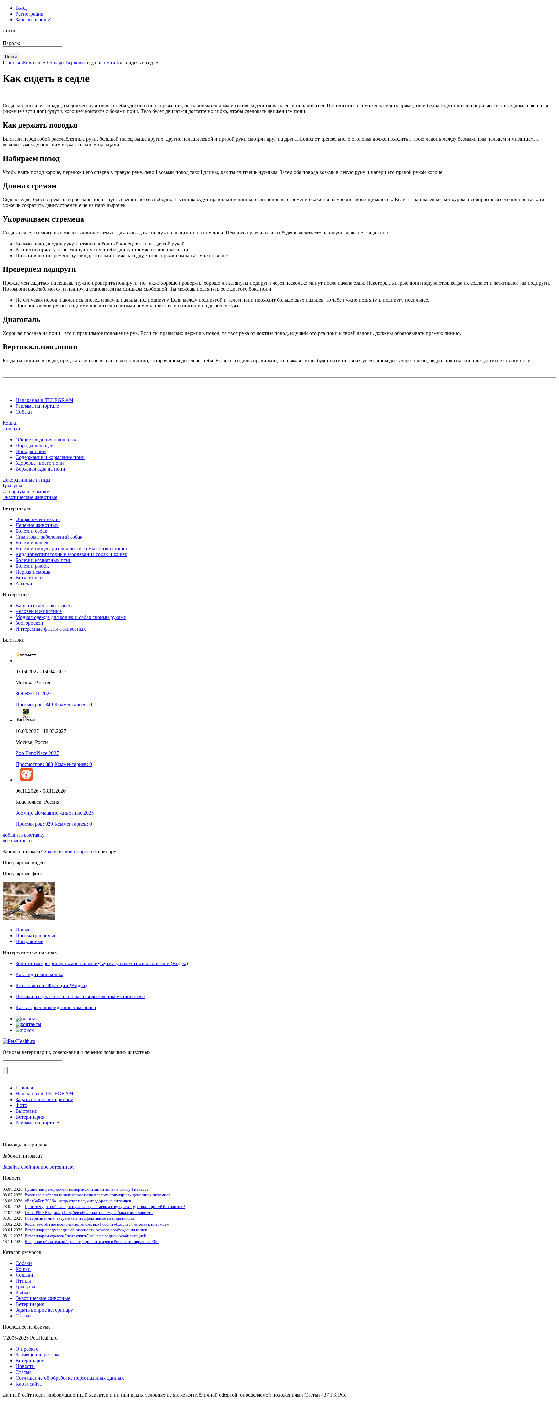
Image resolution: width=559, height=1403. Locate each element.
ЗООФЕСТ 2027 (34, 693)
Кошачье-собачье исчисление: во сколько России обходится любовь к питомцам (97, 1224)
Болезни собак (31, 531)
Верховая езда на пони (90, 62)
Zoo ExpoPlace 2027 (37, 753)
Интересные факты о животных (51, 629)
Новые (23, 929)
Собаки (24, 412)
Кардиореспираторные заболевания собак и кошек (71, 554)
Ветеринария (30, 1117)
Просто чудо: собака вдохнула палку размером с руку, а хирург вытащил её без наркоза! (105, 1206)
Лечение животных (37, 525)
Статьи (23, 1315)
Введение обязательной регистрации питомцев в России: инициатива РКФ (92, 1241)
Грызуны (12, 485)
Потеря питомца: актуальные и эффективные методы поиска (80, 1218)
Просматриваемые (36, 935)
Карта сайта (29, 1383)
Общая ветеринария (38, 519)
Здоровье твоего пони (40, 463)
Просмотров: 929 (34, 824)
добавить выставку (24, 835)
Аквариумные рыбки (26, 491)
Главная (11, 62)
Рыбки (23, 1292)
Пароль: (11, 43)
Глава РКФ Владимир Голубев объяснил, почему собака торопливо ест (89, 1212)
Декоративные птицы (26, 480)
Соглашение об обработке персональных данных (70, 1378)
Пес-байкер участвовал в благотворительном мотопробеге (80, 996)
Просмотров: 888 (34, 764)
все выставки (17, 840)
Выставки (27, 1111)
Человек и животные (39, 611)
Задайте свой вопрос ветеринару (39, 1166)
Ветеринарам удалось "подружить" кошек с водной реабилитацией (85, 1235)
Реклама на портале (37, 406)
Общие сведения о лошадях (46, 439)
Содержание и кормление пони (50, 457)
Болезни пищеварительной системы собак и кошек (72, 548)
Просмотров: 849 (34, 704)
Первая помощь (33, 572)
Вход (21, 8)
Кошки (10, 423)
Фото (21, 1105)
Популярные (29, 941)
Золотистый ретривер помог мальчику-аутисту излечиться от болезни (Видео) (102, 963)
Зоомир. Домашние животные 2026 (55, 813)
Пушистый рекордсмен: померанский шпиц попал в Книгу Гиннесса (86, 1189)
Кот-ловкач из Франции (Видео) (51, 985)
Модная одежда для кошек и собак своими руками (71, 617)
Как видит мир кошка (39, 974)
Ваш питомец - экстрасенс (45, 605)
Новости (25, 1366)
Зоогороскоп (29, 623)
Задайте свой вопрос (67, 851)
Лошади (55, 62)
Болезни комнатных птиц (44, 560)
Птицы (23, 1280)
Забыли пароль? (33, 19)
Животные (33, 62)
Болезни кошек (32, 542)
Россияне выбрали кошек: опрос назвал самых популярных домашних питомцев (97, 1194)
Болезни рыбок (32, 566)
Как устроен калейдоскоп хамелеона (56, 1007)
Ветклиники (29, 577)
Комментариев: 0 (73, 704)
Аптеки (24, 583)
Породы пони (31, 451)
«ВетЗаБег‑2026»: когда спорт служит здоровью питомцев (78, 1200)
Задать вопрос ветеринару (44, 1099)
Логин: (10, 30)
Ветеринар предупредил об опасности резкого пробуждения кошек (86, 1229)
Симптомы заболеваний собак (49, 537)
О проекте (27, 1349)
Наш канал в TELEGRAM (44, 400)
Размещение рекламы (39, 1354)
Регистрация (29, 14)
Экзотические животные (30, 497)
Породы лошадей (35, 445)
